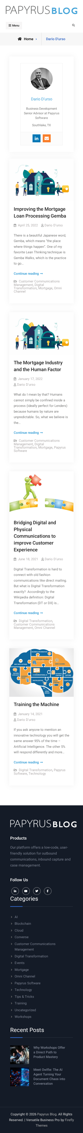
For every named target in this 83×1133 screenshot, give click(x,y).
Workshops (23, 1016)
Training (21, 1003)
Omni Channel (45, 627)
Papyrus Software (28, 983)
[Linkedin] (37, 138)
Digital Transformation (29, 286)
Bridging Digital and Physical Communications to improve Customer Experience (35, 536)
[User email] (47, 138)
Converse (22, 937)
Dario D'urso (53, 225)
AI (16, 917)
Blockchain (23, 923)
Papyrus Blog (46, 1114)
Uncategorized (25, 1010)
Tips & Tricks (24, 996)
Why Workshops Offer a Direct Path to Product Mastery (49, 1052)
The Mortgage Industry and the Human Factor (38, 366)
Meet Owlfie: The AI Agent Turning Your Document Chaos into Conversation (49, 1076)
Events (20, 962)
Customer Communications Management (34, 626)
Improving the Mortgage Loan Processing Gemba (40, 213)
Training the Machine (36, 704)
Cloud (19, 930)
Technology (37, 773)
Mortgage (45, 288)
